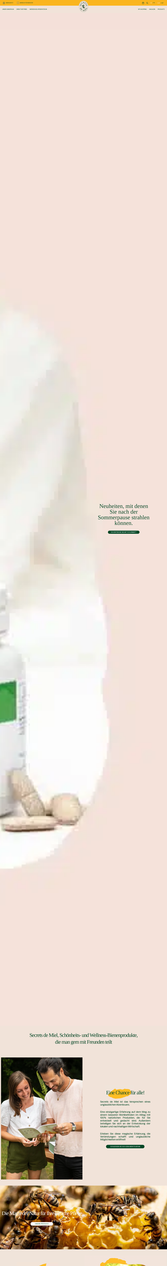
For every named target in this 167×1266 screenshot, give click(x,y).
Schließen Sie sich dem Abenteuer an (125, 1146)
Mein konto (9, 2)
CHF (162, 3)
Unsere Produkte (42, 1224)
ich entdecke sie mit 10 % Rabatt (123, 532)
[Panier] (143, 3)
